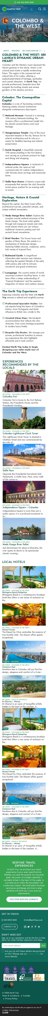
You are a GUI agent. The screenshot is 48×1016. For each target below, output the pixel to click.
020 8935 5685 (10, 920)
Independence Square (17, 164)
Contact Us (10, 926)
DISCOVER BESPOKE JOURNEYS (24, 899)
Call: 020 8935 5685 (25, 2)
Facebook (32, 926)
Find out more (14, 1010)
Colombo (7, 103)
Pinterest (35, 926)
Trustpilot (39, 926)
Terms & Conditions (10, 995)
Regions (16, 51)
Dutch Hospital (13, 149)
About (6, 51)
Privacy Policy (34, 953)
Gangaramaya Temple (16, 132)
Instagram (25, 926)
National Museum (14, 115)
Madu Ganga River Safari (18, 215)
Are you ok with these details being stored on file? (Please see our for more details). (25, 954)
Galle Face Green (14, 181)
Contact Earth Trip (12, 346)
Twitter (28, 926)
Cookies (26, 995)
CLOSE (5, 1012)
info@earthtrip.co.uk (34, 920)
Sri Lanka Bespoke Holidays (34, 51)
